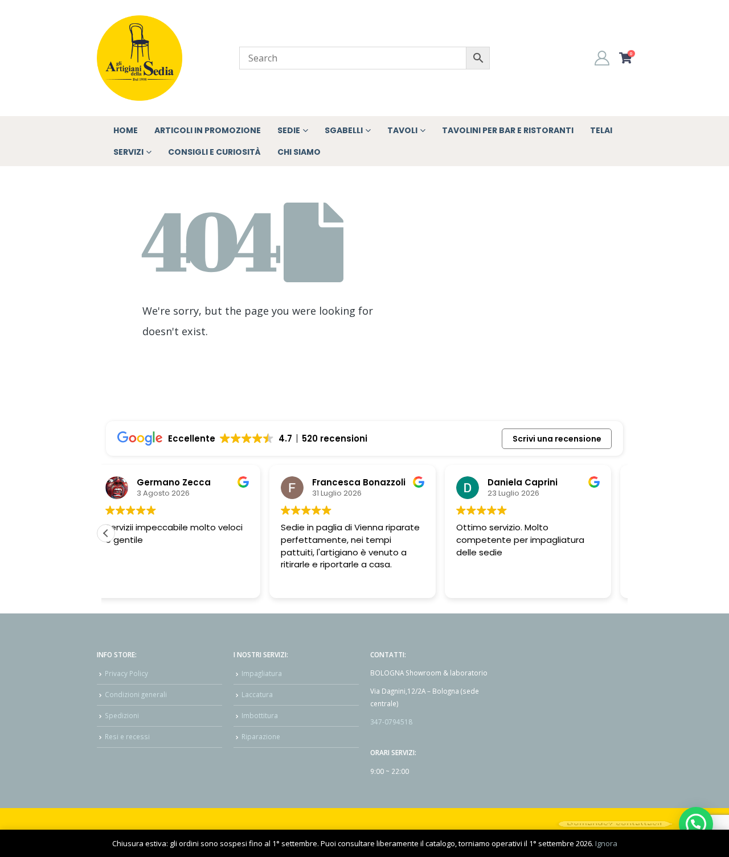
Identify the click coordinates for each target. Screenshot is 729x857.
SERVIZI (128, 152)
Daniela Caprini (360, 482)
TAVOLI (402, 130)
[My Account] (602, 58)
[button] (105, 533)
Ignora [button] (606, 843)
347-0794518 (391, 721)
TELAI (601, 130)
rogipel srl (522, 482)
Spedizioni (122, 715)
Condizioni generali (136, 694)
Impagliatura (261, 673)
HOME (125, 130)
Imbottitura (259, 715)
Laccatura (257, 694)
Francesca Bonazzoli (196, 482)
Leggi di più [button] (490, 581)
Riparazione (260, 736)
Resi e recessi (127, 736)
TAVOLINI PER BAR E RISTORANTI (508, 130)
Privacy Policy (126, 673)
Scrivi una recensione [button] (557, 438)
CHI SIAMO (299, 152)
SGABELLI (344, 130)
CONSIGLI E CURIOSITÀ (214, 152)
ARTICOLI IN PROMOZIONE (207, 130)
